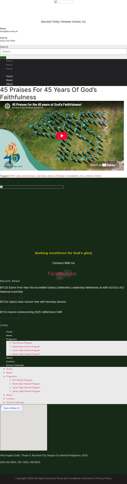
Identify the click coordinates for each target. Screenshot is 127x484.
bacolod (41, 175)
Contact (10, 361)
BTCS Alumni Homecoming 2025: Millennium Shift (31, 312)
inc (82, 175)
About (9, 68)
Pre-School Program (22, 343)
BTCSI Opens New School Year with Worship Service (33, 301)
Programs (11, 339)
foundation (72, 175)
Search (4, 47)
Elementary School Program (26, 346)
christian (60, 175)
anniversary (28, 175)
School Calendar (15, 365)
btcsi (51, 175)
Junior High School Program (26, 350)
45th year (15, 175)
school (89, 175)
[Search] (3, 57)
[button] (63, 72)
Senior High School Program (26, 354)
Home (9, 61)
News (9, 65)
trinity (97, 175)
